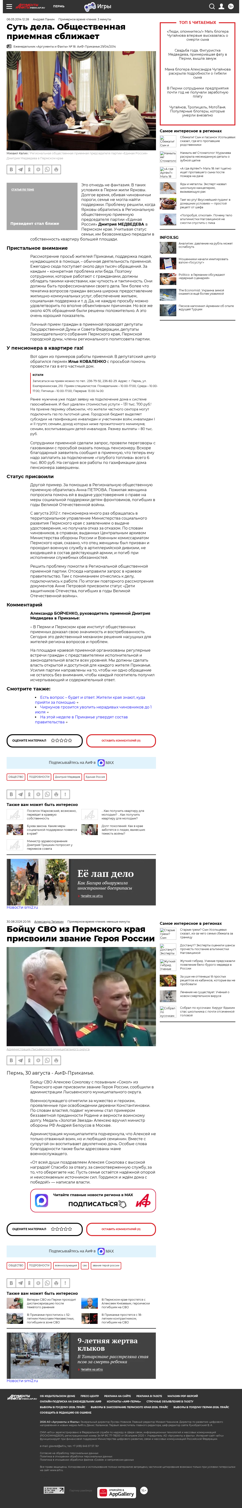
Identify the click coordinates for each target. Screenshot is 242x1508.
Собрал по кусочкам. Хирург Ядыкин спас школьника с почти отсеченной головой (207, 1011)
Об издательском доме (57, 1396)
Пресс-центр (90, 1396)
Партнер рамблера (80, 1490)
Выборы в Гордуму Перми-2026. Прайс (201, 1407)
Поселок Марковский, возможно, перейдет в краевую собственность (52, 814)
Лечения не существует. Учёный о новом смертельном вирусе (204, 994)
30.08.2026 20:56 (18, 921)
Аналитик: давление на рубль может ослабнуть (206, 245)
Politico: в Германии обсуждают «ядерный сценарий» (202, 276)
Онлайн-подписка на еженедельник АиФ (70, 1401)
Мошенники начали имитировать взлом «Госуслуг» (203, 261)
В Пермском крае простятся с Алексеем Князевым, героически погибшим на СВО (126, 1303)
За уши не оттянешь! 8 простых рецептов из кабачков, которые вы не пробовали (207, 980)
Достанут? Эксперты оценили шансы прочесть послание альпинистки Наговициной (207, 949)
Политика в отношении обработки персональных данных (76, 1456)
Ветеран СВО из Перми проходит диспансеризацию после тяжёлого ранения (51, 1303)
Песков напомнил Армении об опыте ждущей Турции (206, 307)
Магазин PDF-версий (183, 1396)
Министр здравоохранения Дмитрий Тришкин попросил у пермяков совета (50, 844)
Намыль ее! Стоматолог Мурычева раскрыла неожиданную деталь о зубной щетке (205, 156)
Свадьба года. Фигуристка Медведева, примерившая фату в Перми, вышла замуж (197, 55)
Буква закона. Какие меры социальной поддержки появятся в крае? (52, 829)
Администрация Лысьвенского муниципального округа (48, 1049)
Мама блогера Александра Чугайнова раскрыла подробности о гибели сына (198, 73)
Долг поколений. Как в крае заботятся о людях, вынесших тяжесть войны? (123, 829)
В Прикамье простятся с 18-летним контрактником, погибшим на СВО (122, 1318)
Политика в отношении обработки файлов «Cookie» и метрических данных (87, 1459)
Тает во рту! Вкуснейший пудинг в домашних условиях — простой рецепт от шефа (205, 203)
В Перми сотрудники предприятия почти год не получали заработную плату (198, 92)
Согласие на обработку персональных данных (69, 1453)
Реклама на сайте (117, 1396)
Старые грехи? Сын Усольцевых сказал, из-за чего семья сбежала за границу (206, 933)
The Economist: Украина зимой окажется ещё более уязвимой (201, 292)
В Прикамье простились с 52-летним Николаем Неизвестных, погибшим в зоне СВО (50, 1318)
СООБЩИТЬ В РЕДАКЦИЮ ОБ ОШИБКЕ (65, 1412)
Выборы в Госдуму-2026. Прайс (62, 1407)
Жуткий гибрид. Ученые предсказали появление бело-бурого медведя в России (207, 964)
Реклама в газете (149, 1396)
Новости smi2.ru (22, 907)
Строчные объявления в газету (170, 1401)
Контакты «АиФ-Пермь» (124, 1401)
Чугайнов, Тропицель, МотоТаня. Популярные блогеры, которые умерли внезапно (197, 111)
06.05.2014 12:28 (18, 19)
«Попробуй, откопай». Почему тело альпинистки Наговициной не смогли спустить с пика (206, 219)
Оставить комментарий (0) (121, 740)
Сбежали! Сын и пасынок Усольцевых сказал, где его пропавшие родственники (207, 141)
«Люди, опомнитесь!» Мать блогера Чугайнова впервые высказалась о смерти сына (198, 36)
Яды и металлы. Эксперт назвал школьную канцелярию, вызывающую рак (203, 187)
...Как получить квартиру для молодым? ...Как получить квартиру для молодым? (123, 814)
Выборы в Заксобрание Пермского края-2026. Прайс (129, 1407)
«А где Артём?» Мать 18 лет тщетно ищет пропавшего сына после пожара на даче (205, 172)
